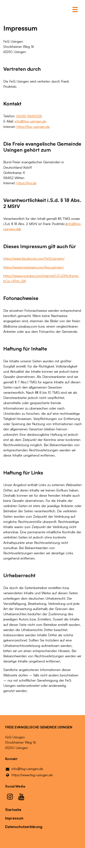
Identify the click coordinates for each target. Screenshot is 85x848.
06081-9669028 (29, 116)
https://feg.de (27, 183)
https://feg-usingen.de (33, 126)
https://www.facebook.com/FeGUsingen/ (34, 258)
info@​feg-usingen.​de (30, 121)
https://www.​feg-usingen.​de (32, 775)
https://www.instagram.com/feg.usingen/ (33, 267)
